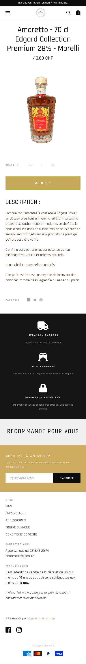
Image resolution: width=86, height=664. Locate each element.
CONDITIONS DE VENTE (21, 534)
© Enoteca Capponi (42, 645)
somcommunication (41, 618)
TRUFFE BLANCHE (18, 527)
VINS (9, 506)
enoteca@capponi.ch (20, 556)
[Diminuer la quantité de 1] (30, 165)
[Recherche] (68, 12)
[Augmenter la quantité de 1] (53, 165)
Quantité (12, 165)
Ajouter (43, 182)
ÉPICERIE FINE (15, 513)
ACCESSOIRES (16, 520)
